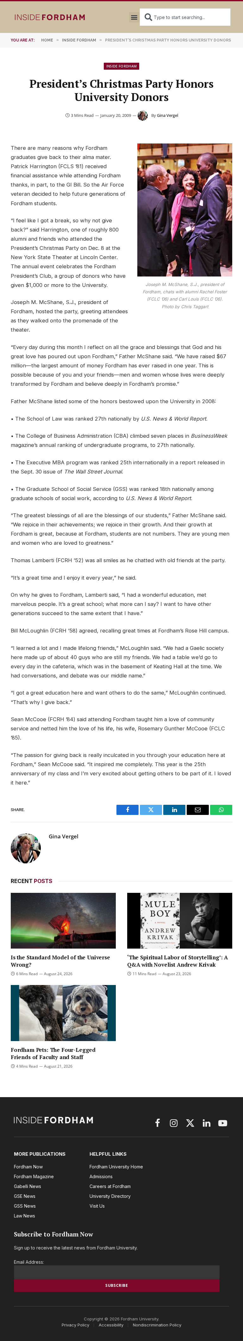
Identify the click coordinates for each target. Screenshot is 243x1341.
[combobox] (185, 17)
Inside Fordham (121, 66)
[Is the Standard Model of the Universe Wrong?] (63, 921)
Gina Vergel (167, 115)
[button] (134, 17)
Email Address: (29, 1262)
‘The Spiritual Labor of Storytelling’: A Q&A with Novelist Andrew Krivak (177, 961)
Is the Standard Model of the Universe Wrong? (60, 961)
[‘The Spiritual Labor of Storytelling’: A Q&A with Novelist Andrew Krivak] (179, 921)
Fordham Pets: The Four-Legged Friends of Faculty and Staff (53, 1053)
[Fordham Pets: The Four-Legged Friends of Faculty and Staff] (63, 1013)
